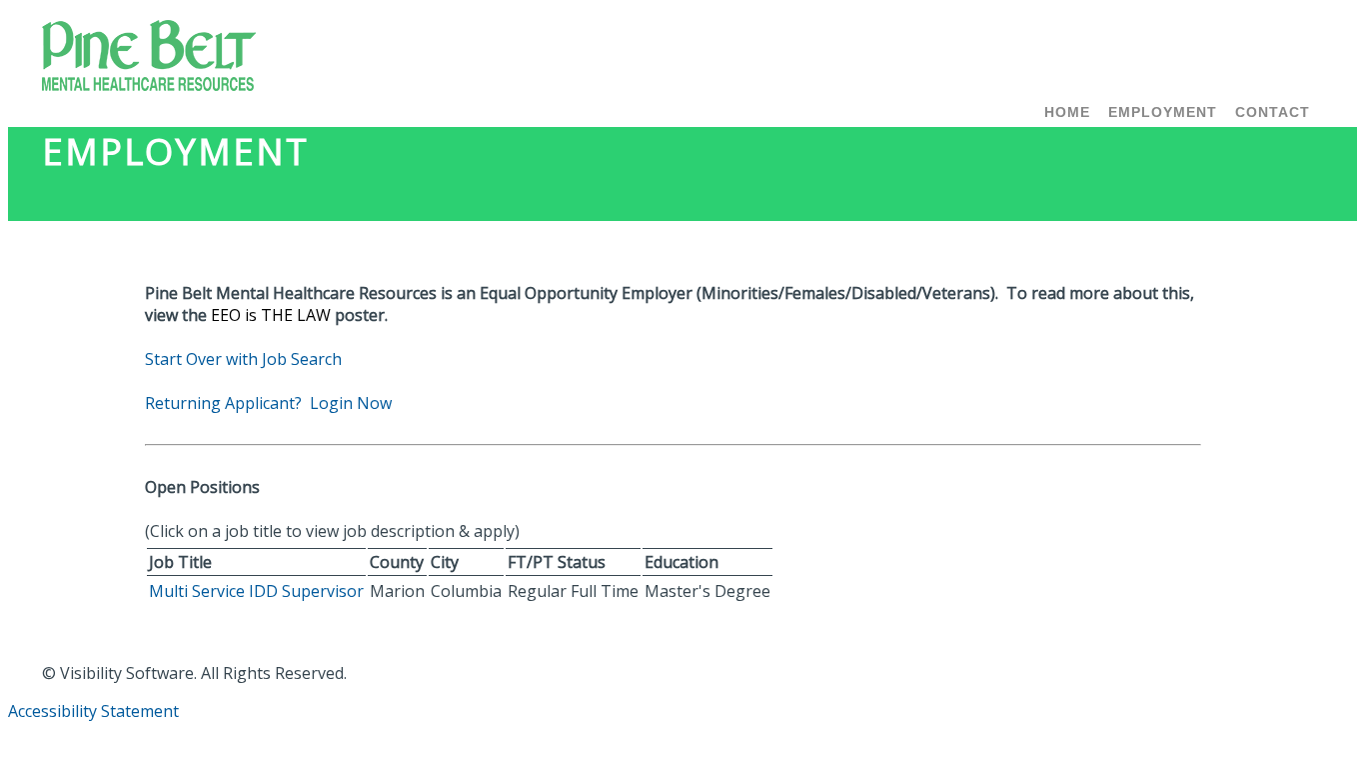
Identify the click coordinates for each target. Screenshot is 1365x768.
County (397, 562)
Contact (1272, 112)
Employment (1162, 112)
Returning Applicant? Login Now (268, 403)
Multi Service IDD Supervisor (256, 591)
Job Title (180, 562)
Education (681, 562)
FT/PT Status (557, 562)
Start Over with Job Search (243, 359)
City (445, 562)
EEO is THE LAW (271, 315)
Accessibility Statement (93, 711)
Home (1067, 112)
